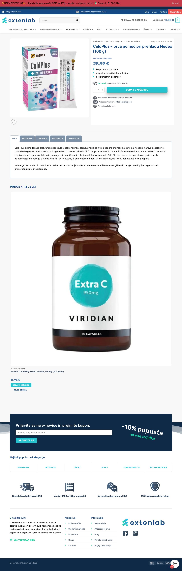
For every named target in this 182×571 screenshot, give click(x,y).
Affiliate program (102, 529)
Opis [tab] (14, 138)
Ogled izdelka (20, 390)
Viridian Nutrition (18, 369)
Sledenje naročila (76, 529)
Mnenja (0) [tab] (74, 139)
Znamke (173, 29)
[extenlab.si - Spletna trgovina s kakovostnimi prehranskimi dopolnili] (18, 20)
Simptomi (119, 41)
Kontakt (163, 12)
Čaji (99, 29)
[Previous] (11, 403)
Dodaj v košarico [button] (21, 385)
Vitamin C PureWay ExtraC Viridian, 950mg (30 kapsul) (37, 371)
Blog (147, 12)
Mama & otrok (130, 29)
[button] (134, 20)
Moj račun (73, 534)
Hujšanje (88, 29)
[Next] (20, 120)
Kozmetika (111, 29)
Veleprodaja (100, 523)
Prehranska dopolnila (21, 29)
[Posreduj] (77, 20)
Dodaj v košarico (137, 89)
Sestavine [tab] (27, 139)
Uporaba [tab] (42, 139)
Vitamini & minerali (50, 29)
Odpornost (72, 29)
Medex (169, 41)
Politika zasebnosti (103, 540)
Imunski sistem (133, 41)
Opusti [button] (175, 3)
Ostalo (160, 29)
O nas (154, 12)
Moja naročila (74, 523)
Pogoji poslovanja (103, 545)
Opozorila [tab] (57, 139)
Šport (147, 29)
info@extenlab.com (13, 12)
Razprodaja (175, 12)
